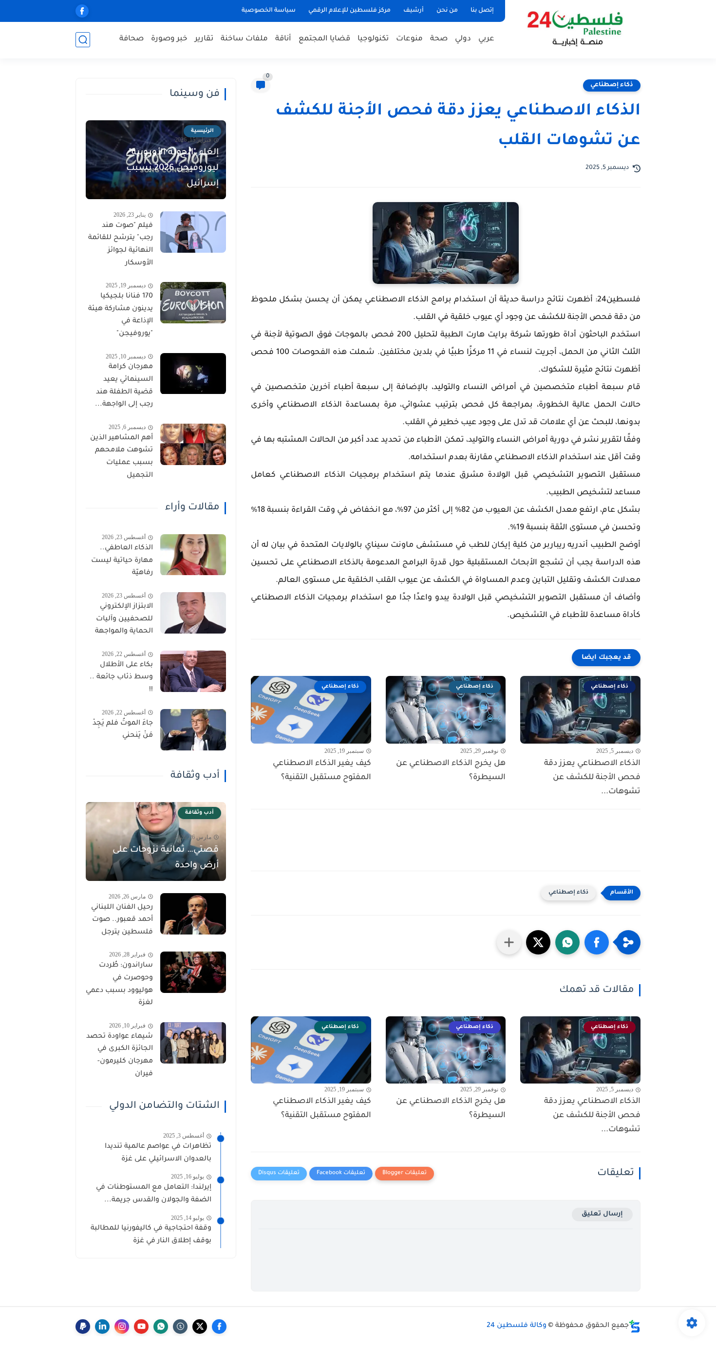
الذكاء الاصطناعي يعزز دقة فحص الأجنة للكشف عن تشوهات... (592, 777)
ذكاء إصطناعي (611, 85)
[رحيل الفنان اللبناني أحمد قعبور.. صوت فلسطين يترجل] (193, 914)
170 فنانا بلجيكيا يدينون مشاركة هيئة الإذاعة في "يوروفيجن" (120, 315)
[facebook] (82, 11)
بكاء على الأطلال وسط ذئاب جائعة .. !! (121, 677)
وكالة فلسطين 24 (516, 1326)
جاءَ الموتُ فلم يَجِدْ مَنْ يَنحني (123, 730)
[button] (596, 942)
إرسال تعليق (602, 1214)
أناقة (283, 39)
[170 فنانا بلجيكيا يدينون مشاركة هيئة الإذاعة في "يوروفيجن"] (193, 302)
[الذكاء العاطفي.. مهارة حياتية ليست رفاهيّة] (193, 555)
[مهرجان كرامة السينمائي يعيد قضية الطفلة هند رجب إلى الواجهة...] (193, 373)
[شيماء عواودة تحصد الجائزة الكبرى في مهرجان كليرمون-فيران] (193, 1043)
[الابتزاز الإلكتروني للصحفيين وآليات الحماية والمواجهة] (193, 613)
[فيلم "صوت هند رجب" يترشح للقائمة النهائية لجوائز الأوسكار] (193, 232)
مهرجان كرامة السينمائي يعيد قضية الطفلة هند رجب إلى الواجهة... (124, 386)
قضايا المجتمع (324, 39)
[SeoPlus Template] (635, 1326)
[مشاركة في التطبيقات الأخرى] (509, 942)
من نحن (447, 10)
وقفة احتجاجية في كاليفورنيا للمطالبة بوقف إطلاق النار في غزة (151, 1235)
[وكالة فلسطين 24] (574, 28)
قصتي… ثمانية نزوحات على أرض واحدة (166, 858)
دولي (463, 39)
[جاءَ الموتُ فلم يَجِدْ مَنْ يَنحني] (193, 729)
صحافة (131, 39)
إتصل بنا (482, 10)
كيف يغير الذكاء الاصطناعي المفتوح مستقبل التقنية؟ (322, 770)
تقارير (204, 39)
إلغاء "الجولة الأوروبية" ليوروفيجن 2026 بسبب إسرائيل (172, 168)
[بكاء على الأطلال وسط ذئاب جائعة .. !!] (193, 671)
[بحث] (82, 39)
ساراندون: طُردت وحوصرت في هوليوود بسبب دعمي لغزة (119, 985)
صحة (439, 39)
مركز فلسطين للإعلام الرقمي (349, 10)
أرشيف (413, 10)
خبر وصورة (169, 39)
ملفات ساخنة (244, 39)
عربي (486, 39)
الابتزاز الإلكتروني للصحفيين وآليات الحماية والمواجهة (124, 619)
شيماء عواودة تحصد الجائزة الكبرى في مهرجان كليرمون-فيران (119, 1055)
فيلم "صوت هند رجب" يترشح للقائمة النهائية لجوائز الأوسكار (120, 244)
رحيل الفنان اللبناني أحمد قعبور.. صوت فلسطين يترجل (122, 920)
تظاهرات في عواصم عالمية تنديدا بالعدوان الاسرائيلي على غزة (158, 1153)
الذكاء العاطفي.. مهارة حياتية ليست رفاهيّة (122, 561)
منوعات (409, 39)
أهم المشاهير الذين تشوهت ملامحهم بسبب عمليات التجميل (121, 457)
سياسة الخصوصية (269, 10)
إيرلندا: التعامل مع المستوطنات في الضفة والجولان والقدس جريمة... (153, 1194)
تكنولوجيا (373, 39)
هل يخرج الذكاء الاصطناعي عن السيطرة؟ (451, 770)
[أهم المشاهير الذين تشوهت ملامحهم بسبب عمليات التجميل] (193, 444)
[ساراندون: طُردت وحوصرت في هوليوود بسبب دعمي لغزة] (193, 972)
